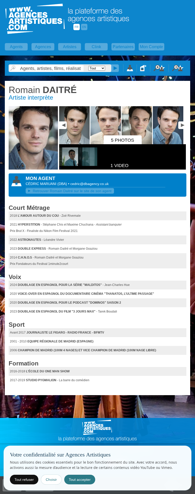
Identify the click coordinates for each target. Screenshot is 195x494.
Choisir (51, 480)
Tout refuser (24, 480)
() (62, 184)
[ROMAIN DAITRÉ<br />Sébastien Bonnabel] (33, 168)
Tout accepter (80, 480)
